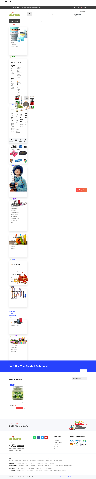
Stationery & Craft (16, 336)
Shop (52, 21)
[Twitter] (42, 437)
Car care (11, 313)
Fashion (13, 259)
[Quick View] (13, 408)
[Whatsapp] (34, 437)
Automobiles (12, 311)
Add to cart (19, 408)
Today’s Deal (82, 190)
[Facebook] (38, 437)
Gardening (14, 25)
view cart (79, 14)
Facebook (62, 477)
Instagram (77, 477)
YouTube (84, 477)
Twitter (70, 477)
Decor (13, 104)
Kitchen (13, 57)
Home (31, 21)
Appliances (14, 199)
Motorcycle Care (12, 315)
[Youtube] (46, 437)
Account (83, 11)
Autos (13, 309)
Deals (57, 21)
